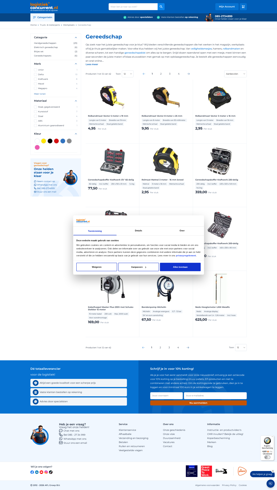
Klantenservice (127, 430)
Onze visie (169, 434)
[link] (144, 74)
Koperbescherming (218, 438)
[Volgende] (188, 73)
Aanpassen (137, 267)
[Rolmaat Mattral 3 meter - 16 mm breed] (166, 161)
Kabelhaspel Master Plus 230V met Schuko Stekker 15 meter (110, 308)
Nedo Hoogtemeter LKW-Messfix (212, 307)
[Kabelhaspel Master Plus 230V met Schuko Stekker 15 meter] (112, 288)
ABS (57, 121)
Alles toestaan (180, 267)
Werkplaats (69, 25)
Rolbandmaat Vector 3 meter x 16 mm (215, 116)
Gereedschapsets (55, 55)
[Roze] (37, 147)
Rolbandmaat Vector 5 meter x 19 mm (108, 116)
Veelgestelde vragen (131, 450)
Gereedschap (84, 25)
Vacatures (168, 442)
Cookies (243, 485)
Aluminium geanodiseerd (57, 125)
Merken (211, 442)
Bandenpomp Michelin (154, 307)
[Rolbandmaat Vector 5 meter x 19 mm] (112, 97)
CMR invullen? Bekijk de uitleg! (225, 434)
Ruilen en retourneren (132, 446)
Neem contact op (46, 181)
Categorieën (44, 17)
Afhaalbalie (125, 434)
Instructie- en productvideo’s (224, 430)
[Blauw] (62, 141)
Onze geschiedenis (174, 430)
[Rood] (56, 141)
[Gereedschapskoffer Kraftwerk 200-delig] (219, 225)
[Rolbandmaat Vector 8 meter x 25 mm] (166, 97)
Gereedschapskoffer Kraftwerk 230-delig (216, 180)
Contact (167, 446)
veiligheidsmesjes (201, 48)
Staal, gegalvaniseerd (57, 107)
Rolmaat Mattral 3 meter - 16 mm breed (163, 180)
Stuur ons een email (75, 443)
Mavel (57, 83)
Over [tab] (182, 230)
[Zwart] (50, 141)
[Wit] (37, 141)
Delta (57, 74)
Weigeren (97, 267)
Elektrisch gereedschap (55, 47)
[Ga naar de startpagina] (44, 6)
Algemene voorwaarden (207, 485)
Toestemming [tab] (95, 231)
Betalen (123, 442)
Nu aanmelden (198, 403)
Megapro (57, 88)
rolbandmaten (231, 48)
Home (33, 25)
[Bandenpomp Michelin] (166, 288)
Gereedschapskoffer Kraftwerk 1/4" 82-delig (111, 180)
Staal (57, 116)
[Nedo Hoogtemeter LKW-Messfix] (219, 288)
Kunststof (57, 111)
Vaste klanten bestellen (179, 17)
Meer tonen (40, 94)
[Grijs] (69, 141)
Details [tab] (138, 230)
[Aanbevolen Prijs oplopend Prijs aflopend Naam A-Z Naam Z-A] (235, 73)
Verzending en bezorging (133, 438)
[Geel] (43, 141)
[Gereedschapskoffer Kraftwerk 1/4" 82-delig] (112, 161)
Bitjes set (55, 51)
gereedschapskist (135, 52)
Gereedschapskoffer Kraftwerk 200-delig (216, 243)
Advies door (140, 17)
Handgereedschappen (55, 43)
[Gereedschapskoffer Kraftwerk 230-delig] (219, 161)
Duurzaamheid (171, 438)
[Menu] (272, 437)
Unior (57, 69)
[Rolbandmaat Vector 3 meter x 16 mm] (219, 97)
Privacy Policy (229, 485)
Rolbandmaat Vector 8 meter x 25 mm (162, 116)
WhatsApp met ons (75, 438)
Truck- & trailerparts (50, 25)
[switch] (267, 457)
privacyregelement (186, 255)
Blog (210, 446)
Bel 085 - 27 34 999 (74, 434)
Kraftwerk (57, 79)
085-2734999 (223, 16)
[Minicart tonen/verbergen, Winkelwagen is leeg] (243, 6)
